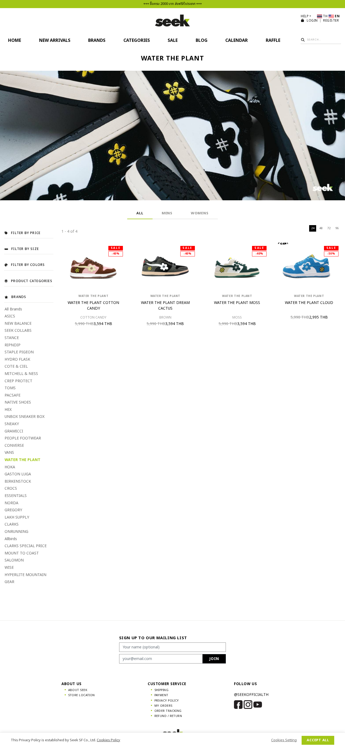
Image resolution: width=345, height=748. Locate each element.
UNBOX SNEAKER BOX (24, 416)
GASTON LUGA (18, 474)
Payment (161, 695)
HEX (8, 409)
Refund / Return (168, 716)
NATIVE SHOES (18, 402)
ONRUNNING (16, 531)
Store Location (81, 695)
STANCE (12, 338)
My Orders (163, 705)
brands (96, 40)
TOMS (10, 388)
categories (136, 40)
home (14, 40)
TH (325, 16)
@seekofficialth (251, 695)
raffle (273, 40)
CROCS (11, 488)
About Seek (77, 690)
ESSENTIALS (16, 496)
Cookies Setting (284, 740)
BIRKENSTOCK (18, 481)
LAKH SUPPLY (17, 517)
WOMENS (200, 213)
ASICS (10, 316)
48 (320, 228)
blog (202, 40)
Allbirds (11, 539)
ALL (139, 213)
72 (328, 228)
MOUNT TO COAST (22, 553)
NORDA (11, 503)
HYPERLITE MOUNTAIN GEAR (25, 578)
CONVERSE (14, 445)
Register (331, 20)
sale (173, 40)
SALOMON (14, 560)
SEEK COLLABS (18, 330)
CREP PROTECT (18, 381)
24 (312, 228)
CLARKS (12, 524)
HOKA (10, 467)
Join (214, 659)
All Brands (13, 309)
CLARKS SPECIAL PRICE (26, 546)
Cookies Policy (108, 740)
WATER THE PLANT (22, 460)
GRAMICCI (14, 431)
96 (337, 228)
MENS (167, 213)
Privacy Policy (166, 700)
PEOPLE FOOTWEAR (23, 438)
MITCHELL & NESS (21, 374)
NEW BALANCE (18, 323)
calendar (236, 40)
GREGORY (13, 510)
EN (337, 16)
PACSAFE (12, 395)
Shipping (161, 690)
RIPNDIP (12, 345)
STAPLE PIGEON (19, 352)
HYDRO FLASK (17, 359)
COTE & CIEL (16, 366)
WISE (9, 567)
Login (313, 20)
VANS (9, 452)
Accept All (318, 740)
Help (305, 16)
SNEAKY (12, 424)
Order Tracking (168, 711)
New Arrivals (54, 40)
